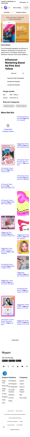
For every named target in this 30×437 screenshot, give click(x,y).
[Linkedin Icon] (17, 366)
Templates (5, 396)
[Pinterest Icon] (27, 366)
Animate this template (13, 81)
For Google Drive (13, 386)
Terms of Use (11, 411)
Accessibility (19, 425)
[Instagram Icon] (13, 366)
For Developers (12, 383)
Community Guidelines (12, 421)
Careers (22, 383)
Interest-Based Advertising (15, 418)
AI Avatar (11, 397)
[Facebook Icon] (3, 366)
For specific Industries (11, 390)
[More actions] (12, 163)
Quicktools (11, 394)
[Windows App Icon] (18, 361)
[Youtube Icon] (22, 366)
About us (22, 386)
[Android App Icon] (11, 361)
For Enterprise (12, 380)
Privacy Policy (19, 411)
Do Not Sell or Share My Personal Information (15, 414)
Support (22, 380)
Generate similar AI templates (15, 78)
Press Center (23, 397)
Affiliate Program (22, 390)
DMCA (21, 421)
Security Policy (11, 425)
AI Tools (4, 393)
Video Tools (5, 385)
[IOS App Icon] (5, 361)
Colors (4, 399)
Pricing (10, 401)
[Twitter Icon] (8, 366)
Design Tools (4, 389)
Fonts (3, 403)
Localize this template (13, 85)
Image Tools (3, 381)
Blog (21, 394)
